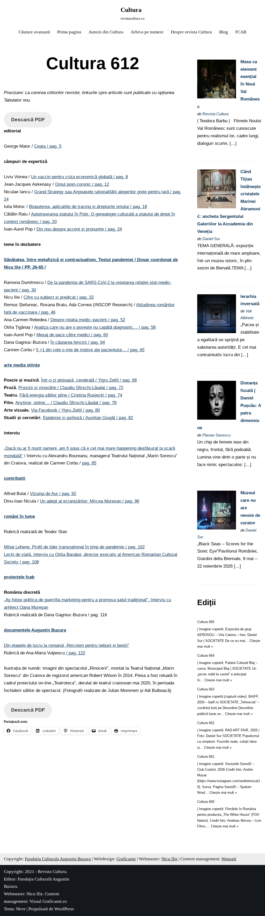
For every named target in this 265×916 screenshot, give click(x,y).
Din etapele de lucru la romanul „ (66, 645)
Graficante (126, 858)
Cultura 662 (205, 723)
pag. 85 (89, 463)
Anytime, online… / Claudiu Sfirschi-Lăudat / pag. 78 (65, 402)
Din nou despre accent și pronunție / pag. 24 (79, 229)
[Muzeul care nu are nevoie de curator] (216, 528)
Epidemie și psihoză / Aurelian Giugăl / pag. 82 (88, 417)
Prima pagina (69, 32)
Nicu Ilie (169, 858)
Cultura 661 (205, 756)
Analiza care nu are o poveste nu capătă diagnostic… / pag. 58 (95, 327)
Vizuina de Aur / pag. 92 (53, 493)
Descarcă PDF (28, 119)
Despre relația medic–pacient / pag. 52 (87, 319)
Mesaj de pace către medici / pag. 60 (72, 334)
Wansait (229, 858)
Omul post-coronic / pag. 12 (82, 184)
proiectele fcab (19, 577)
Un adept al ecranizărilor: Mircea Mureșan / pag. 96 (89, 501)
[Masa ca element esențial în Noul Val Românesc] (216, 97)
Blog (223, 32)
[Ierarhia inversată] (216, 331)
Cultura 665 (205, 622)
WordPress (64, 908)
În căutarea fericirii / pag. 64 (77, 342)
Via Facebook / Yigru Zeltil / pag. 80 (65, 410)
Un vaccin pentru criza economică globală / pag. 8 (79, 176)
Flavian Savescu (216, 435)
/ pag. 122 (75, 652)
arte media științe (22, 365)
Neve (21, 908)
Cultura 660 (205, 802)
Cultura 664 (205, 655)
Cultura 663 (205, 689)
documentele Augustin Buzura (35, 630)
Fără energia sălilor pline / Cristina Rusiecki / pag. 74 (70, 395)
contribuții (14, 478)
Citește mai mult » (218, 680)
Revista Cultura (215, 114)
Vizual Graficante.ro (48, 901)
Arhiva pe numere (147, 32)
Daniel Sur (211, 239)
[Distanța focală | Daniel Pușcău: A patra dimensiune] (216, 418)
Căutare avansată (34, 32)
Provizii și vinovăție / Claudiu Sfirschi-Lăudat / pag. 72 (70, 387)
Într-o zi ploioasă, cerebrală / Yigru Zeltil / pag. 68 (89, 380)
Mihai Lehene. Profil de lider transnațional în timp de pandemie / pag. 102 (74, 547)
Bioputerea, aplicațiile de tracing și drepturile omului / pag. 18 (88, 206)
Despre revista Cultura (191, 32)
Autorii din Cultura (106, 32)
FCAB (240, 32)
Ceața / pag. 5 (47, 146)
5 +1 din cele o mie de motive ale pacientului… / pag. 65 (90, 349)
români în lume (19, 516)
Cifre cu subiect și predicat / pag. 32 (59, 297)
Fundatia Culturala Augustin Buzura (58, 858)
